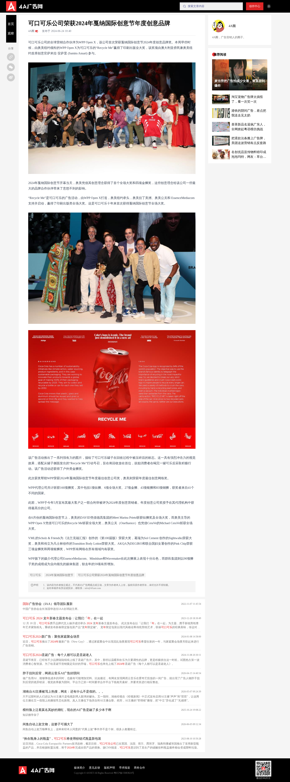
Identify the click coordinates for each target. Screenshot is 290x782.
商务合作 (139, 767)
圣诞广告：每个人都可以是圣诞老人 (57, 655)
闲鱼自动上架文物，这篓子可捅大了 (48, 724)
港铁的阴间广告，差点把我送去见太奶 (248, 113)
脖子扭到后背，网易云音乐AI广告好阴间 (51, 673)
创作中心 (254, 6)
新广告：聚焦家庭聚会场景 (51, 636)
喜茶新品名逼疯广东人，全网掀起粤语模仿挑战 (248, 127)
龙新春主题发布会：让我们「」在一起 (63, 618)
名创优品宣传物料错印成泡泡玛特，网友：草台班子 (248, 154)
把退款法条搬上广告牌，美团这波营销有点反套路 (248, 141)
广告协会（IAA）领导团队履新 (48, 604)
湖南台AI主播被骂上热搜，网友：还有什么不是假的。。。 (64, 691)
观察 (11, 33)
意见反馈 (94, 767)
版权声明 (109, 767)
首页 (11, 24)
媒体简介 (79, 767)
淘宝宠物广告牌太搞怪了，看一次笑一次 (247, 99)
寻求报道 (124, 767)
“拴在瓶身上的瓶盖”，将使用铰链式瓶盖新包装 (62, 738)
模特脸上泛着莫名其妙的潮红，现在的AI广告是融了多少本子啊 (67, 709)
